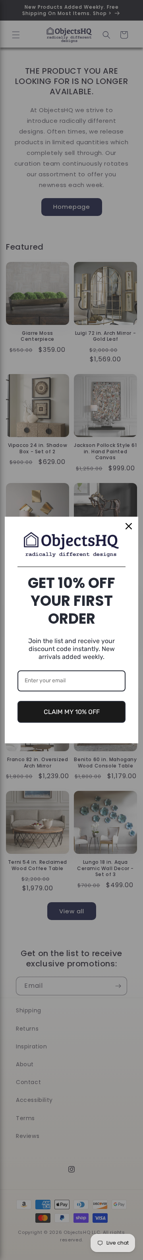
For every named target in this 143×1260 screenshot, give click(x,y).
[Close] (128, 526)
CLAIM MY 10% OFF (72, 712)
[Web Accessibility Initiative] (3, 1241)
